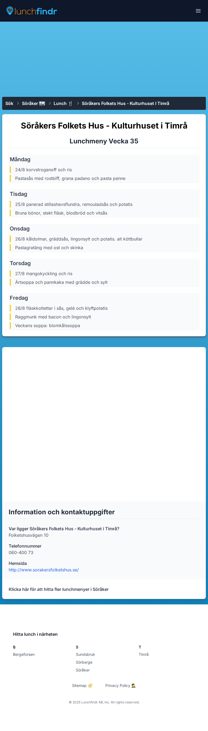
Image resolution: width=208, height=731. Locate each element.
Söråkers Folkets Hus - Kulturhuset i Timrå (125, 103)
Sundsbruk (85, 654)
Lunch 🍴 (63, 103)
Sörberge (84, 662)
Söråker (83, 670)
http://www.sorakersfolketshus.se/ (44, 569)
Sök (9, 103)
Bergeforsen (24, 654)
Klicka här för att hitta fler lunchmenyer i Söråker (59, 589)
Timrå (144, 654)
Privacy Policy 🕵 (120, 685)
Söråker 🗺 (33, 103)
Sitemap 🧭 (82, 685)
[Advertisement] (104, 59)
